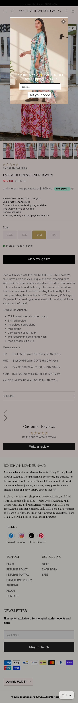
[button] (63, 21)
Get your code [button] (39, 95)
